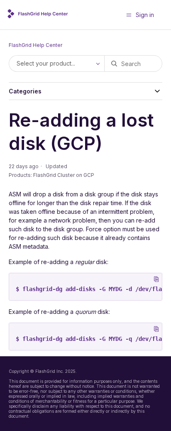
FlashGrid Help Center (35, 45)
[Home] (38, 16)
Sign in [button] (145, 14)
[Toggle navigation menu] (129, 14)
